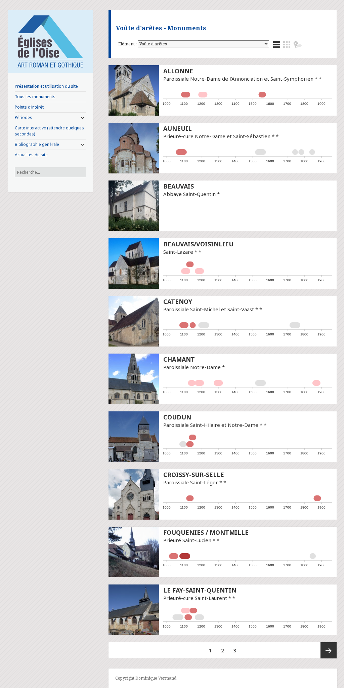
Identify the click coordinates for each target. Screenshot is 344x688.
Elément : (128, 44)
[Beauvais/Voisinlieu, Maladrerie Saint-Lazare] (134, 262)
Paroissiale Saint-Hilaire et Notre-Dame (210, 424)
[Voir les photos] (286, 44)
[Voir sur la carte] (297, 44)
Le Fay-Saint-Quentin (199, 590)
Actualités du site (31, 155)
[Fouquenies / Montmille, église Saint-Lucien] (134, 551)
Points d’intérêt (29, 107)
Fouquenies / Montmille (206, 532)
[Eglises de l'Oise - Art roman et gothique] (51, 41)
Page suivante (328, 650)
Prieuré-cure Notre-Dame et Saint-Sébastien (216, 136)
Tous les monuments (35, 96)
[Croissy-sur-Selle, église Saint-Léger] (134, 493)
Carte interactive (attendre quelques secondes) (49, 131)
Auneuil (177, 128)
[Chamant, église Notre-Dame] (134, 378)
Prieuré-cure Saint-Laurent (195, 598)
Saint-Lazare (178, 251)
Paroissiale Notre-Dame (192, 367)
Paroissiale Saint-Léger (190, 482)
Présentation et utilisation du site (46, 86)
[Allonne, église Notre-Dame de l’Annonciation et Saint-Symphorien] (134, 89)
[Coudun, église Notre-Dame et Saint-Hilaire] (134, 436)
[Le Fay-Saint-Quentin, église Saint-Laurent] (134, 609)
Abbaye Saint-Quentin (189, 194)
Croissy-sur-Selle (193, 475)
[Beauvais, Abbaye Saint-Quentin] (134, 205)
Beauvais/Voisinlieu (198, 244)
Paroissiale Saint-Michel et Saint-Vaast (208, 309)
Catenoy (177, 301)
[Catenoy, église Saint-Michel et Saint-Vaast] (134, 320)
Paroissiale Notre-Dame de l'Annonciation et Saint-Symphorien (238, 78)
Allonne (178, 71)
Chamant (179, 359)
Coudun (177, 417)
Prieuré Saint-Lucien (187, 540)
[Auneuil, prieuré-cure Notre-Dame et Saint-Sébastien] (134, 147)
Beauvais (178, 186)
